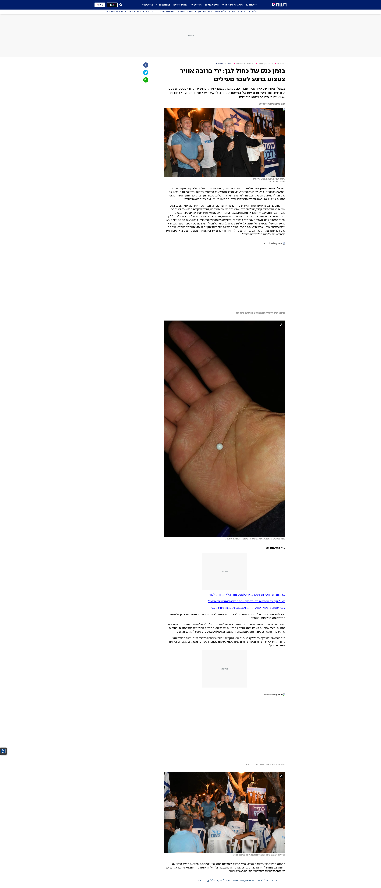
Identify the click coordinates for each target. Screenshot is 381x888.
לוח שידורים (180, 5)
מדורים (197, 5)
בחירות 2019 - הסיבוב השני (261, 880)
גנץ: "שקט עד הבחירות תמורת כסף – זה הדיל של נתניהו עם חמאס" (246, 601)
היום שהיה (237, 880)
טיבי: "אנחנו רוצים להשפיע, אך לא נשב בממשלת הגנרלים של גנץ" (248, 608)
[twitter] (145, 72)
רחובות (202, 880)
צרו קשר (148, 5)
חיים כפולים (212, 5)
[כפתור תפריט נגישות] (3, 751)
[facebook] (145, 65)
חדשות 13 (251, 5)
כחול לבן (213, 880)
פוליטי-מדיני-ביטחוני (245, 63)
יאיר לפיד (224, 880)
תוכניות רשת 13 (234, 5)
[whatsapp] (145, 80)
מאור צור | (280, 104)
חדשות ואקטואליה (265, 63)
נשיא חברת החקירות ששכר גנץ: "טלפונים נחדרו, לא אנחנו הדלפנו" (247, 595)
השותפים (164, 5)
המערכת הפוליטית (224, 63)
